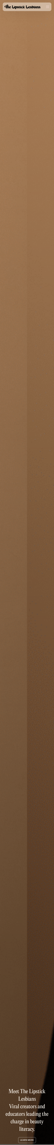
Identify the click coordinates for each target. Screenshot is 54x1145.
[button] (46, 7)
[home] (23, 7)
